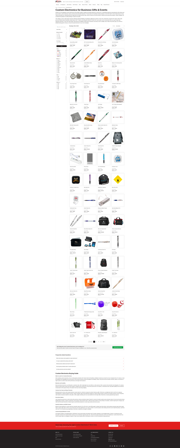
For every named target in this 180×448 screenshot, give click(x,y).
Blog (56, 437)
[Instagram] (110, 446)
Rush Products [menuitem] (75, 4)
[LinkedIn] (115, 446)
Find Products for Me (118, 347)
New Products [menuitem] (69, 4)
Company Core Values (59, 435)
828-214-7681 (110, 435)
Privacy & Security (58, 439)
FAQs (91, 434)
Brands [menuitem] (90, 4)
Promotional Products (61, 7)
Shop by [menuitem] (57, 4)
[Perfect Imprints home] (59, 2)
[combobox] (73, 2)
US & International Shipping (95, 437)
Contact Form (110, 437)
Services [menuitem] (94, 4)
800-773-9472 (116, 1)
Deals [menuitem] (80, 4)
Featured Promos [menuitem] (107, 4)
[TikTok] (112, 446)
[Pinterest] (123, 446)
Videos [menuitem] (98, 4)
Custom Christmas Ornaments (77, 435)
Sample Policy (93, 435)
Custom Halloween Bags (77, 434)
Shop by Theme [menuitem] (85, 4)
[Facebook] (117, 446)
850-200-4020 (110, 434)
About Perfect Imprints (59, 434)
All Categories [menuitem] (63, 4)
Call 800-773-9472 (113, 425)
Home (56, 7)
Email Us (121, 425)
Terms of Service (93, 440)
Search (87, 1)
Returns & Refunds (93, 439)
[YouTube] (121, 446)
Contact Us (122, 1)
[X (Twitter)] (119, 446)
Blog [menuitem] (101, 4)
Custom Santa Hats (76, 437)
